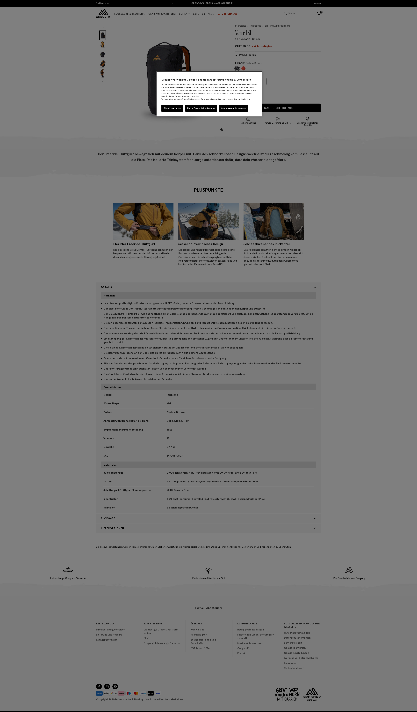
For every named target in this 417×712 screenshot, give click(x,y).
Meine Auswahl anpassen (233, 108)
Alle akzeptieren (172, 108)
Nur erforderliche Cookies (201, 108)
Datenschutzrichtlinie (211, 99)
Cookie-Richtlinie (241, 99)
